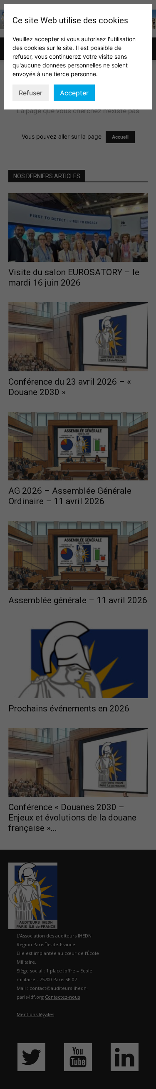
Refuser (30, 93)
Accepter (74, 93)
